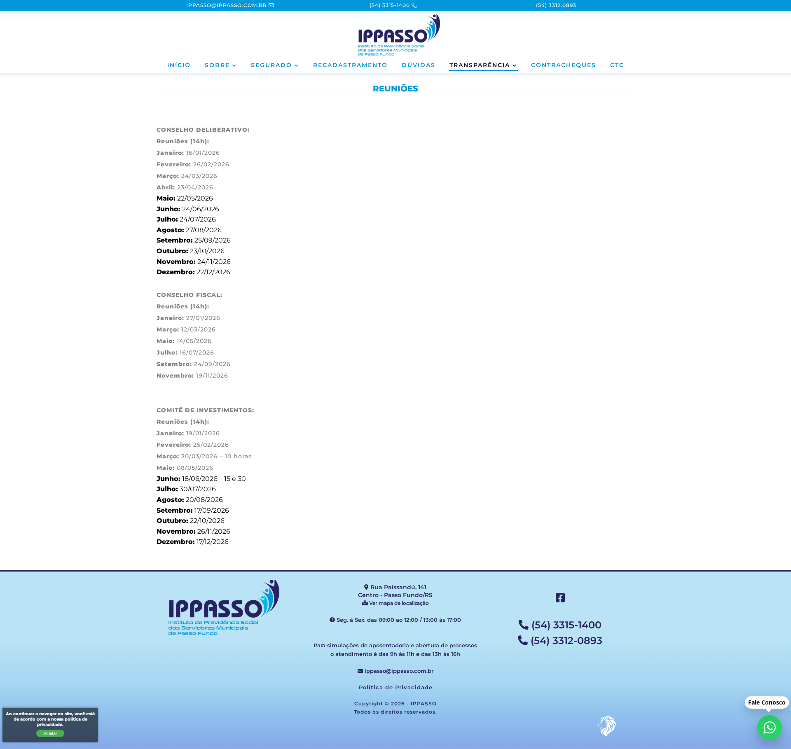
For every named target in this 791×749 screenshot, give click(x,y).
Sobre (217, 65)
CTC (617, 65)
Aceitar (50, 733)
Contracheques (563, 65)
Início (179, 65)
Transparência (479, 65)
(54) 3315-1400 (565, 625)
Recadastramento (350, 65)
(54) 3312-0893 (565, 641)
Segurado (271, 65)
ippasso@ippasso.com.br (398, 671)
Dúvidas (418, 65)
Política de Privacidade (396, 688)
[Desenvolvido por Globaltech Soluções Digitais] (606, 736)
